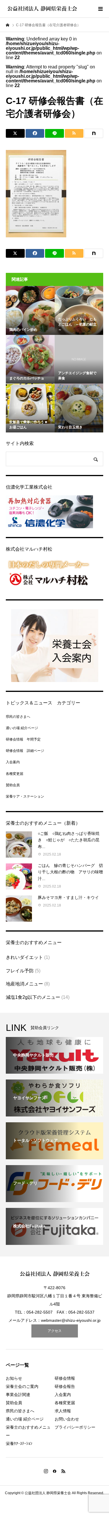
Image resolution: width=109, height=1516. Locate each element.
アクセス (55, 1331)
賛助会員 (13, 785)
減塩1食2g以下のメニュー (33, 997)
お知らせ (14, 1378)
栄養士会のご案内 (22, 1386)
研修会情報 (65, 1378)
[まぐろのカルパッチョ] (30, 356)
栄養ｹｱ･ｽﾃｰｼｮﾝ (19, 1443)
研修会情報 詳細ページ (25, 751)
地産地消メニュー (24, 983)
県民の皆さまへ (18, 717)
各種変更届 (14, 774)
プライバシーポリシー (75, 1427)
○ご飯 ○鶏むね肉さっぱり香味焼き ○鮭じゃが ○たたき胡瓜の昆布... (68, 840)
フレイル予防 (20, 970)
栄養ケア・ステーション (25, 796)
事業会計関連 (18, 1394)
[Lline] (54, 133)
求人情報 (63, 1411)
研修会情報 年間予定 (23, 739)
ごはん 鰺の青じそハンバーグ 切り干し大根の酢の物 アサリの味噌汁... (70, 872)
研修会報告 (65, 1386)
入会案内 (13, 762)
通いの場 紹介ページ (22, 728)
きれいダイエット (24, 957)
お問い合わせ (67, 1419)
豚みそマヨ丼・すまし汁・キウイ (68, 897)
